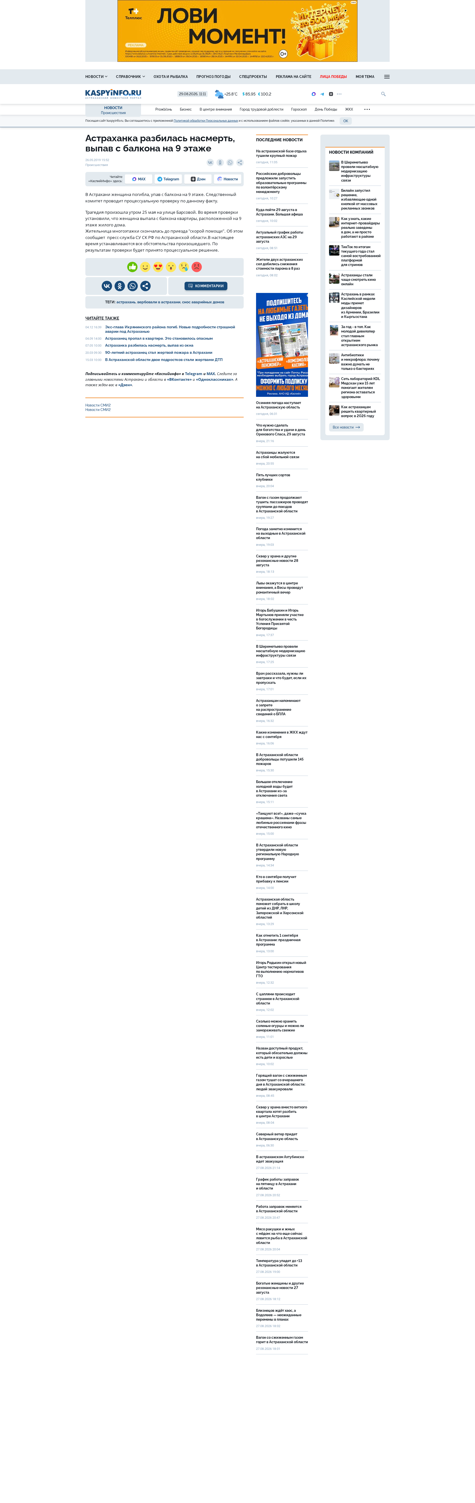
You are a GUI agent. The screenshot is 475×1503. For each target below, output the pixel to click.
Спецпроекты (253, 77)
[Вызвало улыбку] (145, 267)
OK (345, 121)
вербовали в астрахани (158, 302)
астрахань (126, 302)
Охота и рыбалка (171, 77)
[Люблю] (158, 267)
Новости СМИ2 (98, 405)
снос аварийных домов (203, 302)
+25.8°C (231, 94)
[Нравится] (132, 267)
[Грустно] (184, 267)
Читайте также (102, 318)
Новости (94, 77)
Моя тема (365, 77)
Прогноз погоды (213, 77)
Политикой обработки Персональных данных (206, 120)
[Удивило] (171, 267)
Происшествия (113, 113)
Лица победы (333, 77)
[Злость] (196, 267)
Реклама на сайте (293, 77)
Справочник (129, 77)
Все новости (343, 427)
